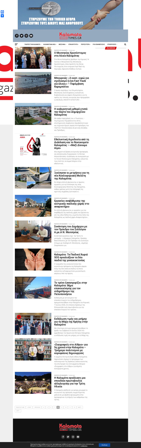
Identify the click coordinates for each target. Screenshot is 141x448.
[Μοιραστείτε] (2, 16)
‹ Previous (37, 407)
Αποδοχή (104, 445)
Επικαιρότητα (73, 44)
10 (65, 407)
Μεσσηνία (62, 44)
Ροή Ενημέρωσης (99, 44)
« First (29, 407)
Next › (80, 407)
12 (74, 407)
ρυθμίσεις (84, 446)
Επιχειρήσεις (111, 44)
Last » (18, 410)
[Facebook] (2, 12)
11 (70, 407)
